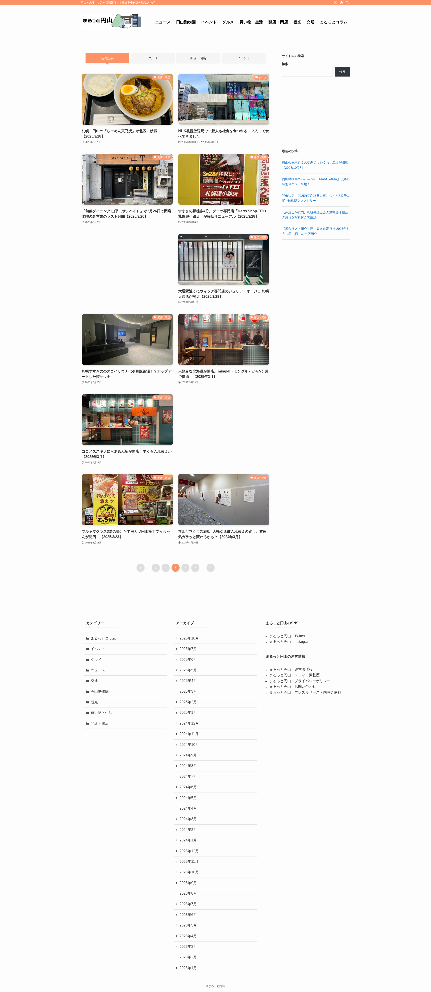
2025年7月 (188, 649)
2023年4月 (188, 936)
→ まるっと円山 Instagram (287, 642)
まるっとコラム (103, 638)
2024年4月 (188, 808)
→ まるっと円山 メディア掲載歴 (292, 675)
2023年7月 (188, 904)
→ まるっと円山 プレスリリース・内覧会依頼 (302, 692)
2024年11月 (189, 734)
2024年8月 (188, 766)
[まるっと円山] (112, 22)
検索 (285, 64)
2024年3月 (188, 819)
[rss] (341, 2)
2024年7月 (188, 776)
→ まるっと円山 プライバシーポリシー (297, 681)
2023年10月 (189, 872)
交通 (94, 681)
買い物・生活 (101, 712)
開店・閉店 (100, 723)
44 (210, 567)
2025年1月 (188, 712)
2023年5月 (188, 925)
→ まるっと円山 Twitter (284, 636)
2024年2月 (188, 830)
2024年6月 (188, 787)
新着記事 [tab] (107, 58)
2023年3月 (188, 946)
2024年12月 (189, 723)
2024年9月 (188, 755)
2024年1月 (188, 840)
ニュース (98, 670)
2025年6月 (188, 659)
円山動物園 (100, 691)
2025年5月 (188, 670)
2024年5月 (188, 798)
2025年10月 (189, 638)
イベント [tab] (243, 58)
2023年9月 (188, 883)
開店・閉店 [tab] (198, 58)
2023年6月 (188, 915)
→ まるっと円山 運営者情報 (288, 669)
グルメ (96, 659)
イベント (98, 649)
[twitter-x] (336, 2)
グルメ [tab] (153, 58)
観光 (94, 702)
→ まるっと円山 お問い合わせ (290, 686)
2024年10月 (189, 745)
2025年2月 (188, 702)
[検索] (347, 2)
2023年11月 (189, 861)
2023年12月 (189, 851)
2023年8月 (188, 893)
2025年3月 (188, 691)
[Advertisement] (127, 269)
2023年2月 (188, 957)
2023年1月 (188, 968)
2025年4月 (188, 681)
